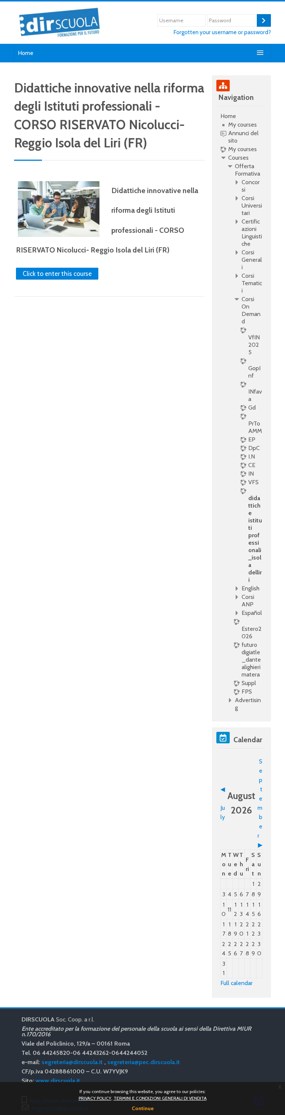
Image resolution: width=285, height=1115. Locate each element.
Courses (238, 157)
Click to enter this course (57, 273)
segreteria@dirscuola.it (72, 1062)
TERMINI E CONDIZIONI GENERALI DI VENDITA (160, 1098)
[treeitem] (241, 412)
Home (25, 52)
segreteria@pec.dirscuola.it (143, 1062)
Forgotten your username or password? (222, 32)
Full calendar (236, 983)
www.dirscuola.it (58, 1080)
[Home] (59, 22)
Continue (143, 1108)
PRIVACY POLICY (95, 1098)
